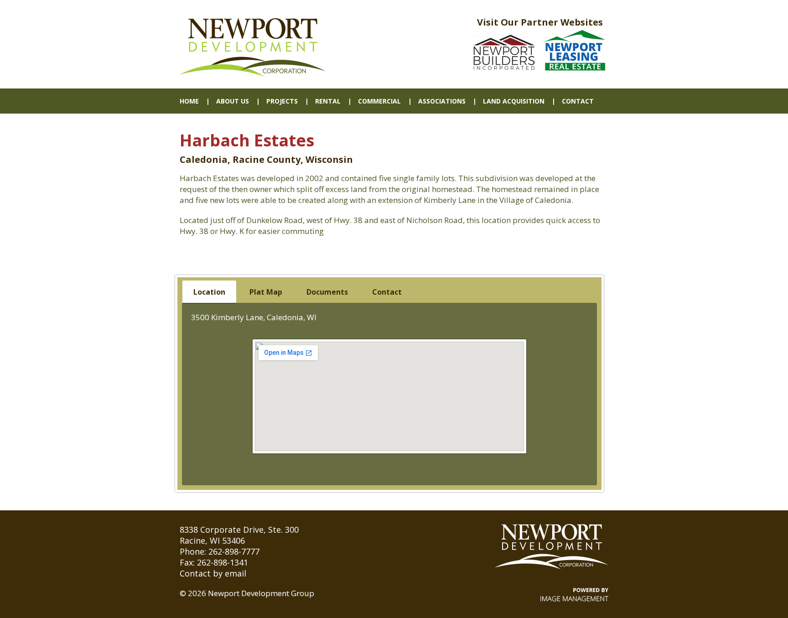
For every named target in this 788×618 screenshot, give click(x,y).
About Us (232, 101)
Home (189, 101)
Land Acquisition (513, 101)
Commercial (379, 101)
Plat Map (265, 292)
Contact (578, 101)
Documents (327, 292)
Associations (442, 101)
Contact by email (213, 573)
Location (209, 292)
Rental (328, 101)
